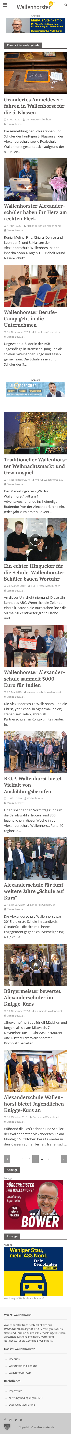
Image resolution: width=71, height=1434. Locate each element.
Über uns (14, 1359)
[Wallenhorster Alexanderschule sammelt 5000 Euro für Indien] (35, 646)
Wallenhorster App (20, 1373)
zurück (7, 1159)
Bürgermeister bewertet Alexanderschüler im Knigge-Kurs (32, 997)
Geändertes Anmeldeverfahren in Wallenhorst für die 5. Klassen (34, 106)
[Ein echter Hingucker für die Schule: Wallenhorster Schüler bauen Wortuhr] (35, 539)
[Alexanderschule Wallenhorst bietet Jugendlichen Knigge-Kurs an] (35, 1071)
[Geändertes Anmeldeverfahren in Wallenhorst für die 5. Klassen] (35, 73)
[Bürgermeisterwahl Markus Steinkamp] (35, 25)
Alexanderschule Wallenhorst (44, 226)
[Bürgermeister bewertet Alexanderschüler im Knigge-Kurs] (35, 964)
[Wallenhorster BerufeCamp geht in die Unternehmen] (35, 285)
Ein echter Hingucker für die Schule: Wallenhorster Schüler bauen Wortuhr (34, 572)
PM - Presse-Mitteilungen (45, 586)
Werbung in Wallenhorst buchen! (24, 1298)
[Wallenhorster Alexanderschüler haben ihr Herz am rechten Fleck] (35, 179)
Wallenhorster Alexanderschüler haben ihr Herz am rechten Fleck (35, 212)
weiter (64, 1159)
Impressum (15, 1391)
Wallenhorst (12, 1329)
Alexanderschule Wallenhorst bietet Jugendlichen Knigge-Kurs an (34, 1103)
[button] (7, 1427)
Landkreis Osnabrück (47, 332)
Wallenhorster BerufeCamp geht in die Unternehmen (30, 318)
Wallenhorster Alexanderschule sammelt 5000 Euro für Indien (34, 678)
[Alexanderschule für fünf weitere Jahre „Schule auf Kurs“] (35, 858)
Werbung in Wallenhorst (23, 1366)
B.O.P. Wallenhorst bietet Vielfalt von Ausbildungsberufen (33, 785)
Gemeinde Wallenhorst (39, 119)
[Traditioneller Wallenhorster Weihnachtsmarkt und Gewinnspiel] (35, 433)
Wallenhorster (35, 798)
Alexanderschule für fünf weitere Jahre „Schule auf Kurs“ (34, 891)
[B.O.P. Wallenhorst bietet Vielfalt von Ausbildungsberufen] (35, 752)
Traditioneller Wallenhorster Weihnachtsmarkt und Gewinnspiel (35, 466)
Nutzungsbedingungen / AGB (26, 1398)
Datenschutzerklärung (22, 1405)
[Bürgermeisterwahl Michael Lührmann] (33, 1271)
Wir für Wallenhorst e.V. (49, 479)
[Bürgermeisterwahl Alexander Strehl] (35, 389)
